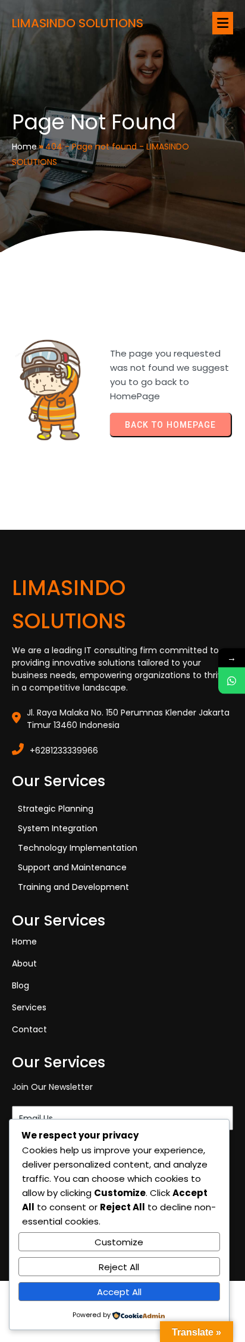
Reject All (119, 1267)
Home (24, 146)
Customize (119, 1242)
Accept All (119, 1292)
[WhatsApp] (231, 680)
